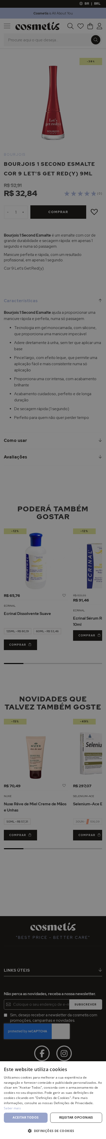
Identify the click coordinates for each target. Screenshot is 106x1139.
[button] (53, 1130)
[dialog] (53, 569)
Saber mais (12, 1108)
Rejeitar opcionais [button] (76, 1117)
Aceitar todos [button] (26, 1117)
